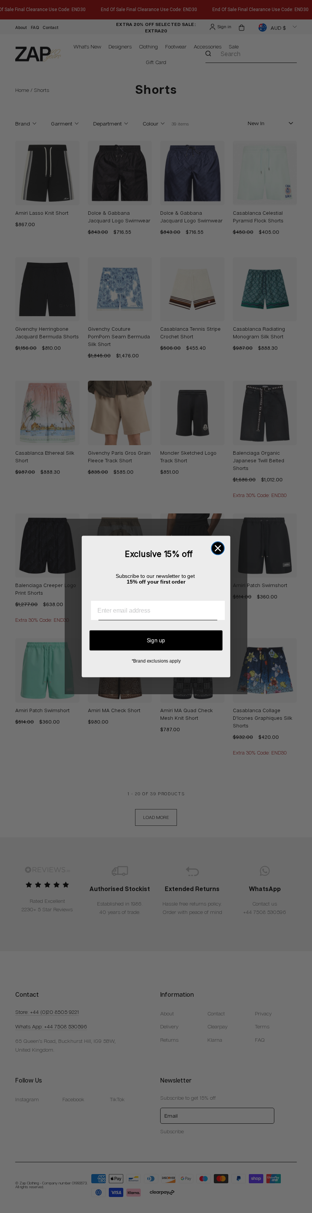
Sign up (156, 640)
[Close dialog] (217, 548)
